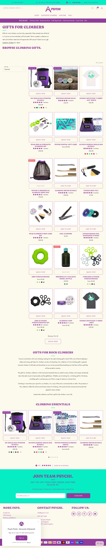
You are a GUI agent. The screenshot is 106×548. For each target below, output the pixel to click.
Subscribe (78, 496)
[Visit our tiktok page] (90, 514)
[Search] (92, 8)
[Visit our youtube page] (95, 514)
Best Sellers (23, 20)
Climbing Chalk (34, 21)
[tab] (48, 457)
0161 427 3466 (42, 516)
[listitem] (18, 2)
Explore (62, 15)
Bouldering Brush (45, 21)
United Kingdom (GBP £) (12, 8)
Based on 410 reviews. (91, 2)
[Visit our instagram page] (79, 514)
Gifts (85, 21)
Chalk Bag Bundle (56, 21)
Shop (37, 15)
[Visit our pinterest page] (84, 514)
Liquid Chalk (79, 21)
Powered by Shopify (88, 547)
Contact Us (6, 513)
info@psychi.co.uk (42, 513)
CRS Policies (7, 515)
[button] (37, 102)
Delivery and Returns (9, 518)
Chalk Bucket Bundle (69, 21)
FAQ (70, 15)
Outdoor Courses (49, 15)
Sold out (41, 186)
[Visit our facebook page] (73, 514)
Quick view (40, 94)
